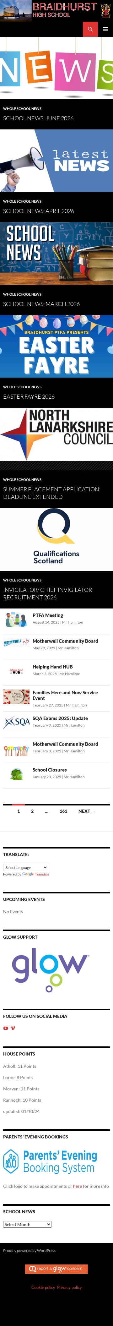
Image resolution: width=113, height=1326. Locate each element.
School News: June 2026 (38, 118)
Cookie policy (43, 1287)
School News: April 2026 (38, 210)
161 (63, 811)
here (77, 1186)
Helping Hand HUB (53, 666)
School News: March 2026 (41, 303)
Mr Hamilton (72, 622)
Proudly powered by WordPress (29, 1250)
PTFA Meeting (48, 615)
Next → (86, 811)
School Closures (50, 769)
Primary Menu (105, 29)
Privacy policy (69, 1287)
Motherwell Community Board (65, 641)
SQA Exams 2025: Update (60, 718)
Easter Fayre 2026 (29, 396)
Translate (42, 874)
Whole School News (22, 108)
